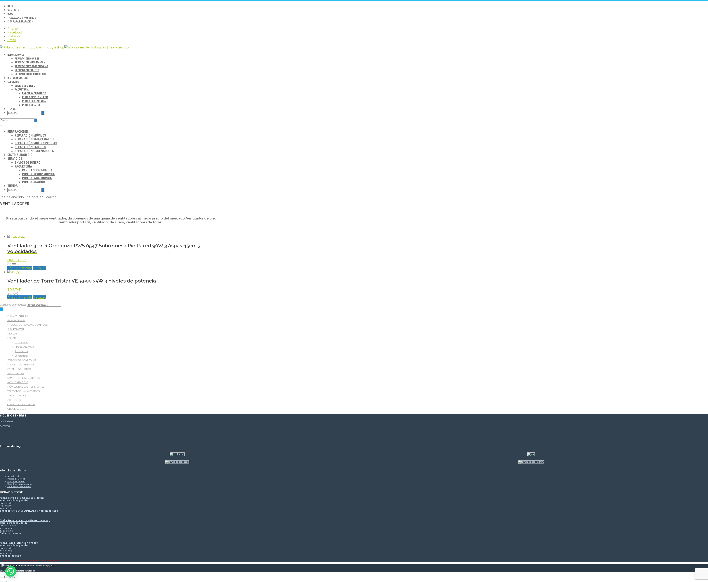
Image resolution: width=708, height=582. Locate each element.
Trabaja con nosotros (21, 17)
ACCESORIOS (14, 400)
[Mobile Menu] (1, 125)
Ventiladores (21, 355)
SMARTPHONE (15, 373)
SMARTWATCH (15, 329)
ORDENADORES (16, 408)
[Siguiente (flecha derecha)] (5, 581)
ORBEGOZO (16, 260)
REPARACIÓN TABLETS (27, 70)
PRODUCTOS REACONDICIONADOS (27, 324)
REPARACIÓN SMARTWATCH (30, 62)
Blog (10, 13)
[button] (10, 571)
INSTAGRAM (6, 421)
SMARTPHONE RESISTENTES (23, 378)
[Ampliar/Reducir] (1, 577)
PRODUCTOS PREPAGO (20, 364)
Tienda (11, 108)
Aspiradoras (21, 342)
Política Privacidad (16, 481)
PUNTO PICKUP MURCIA (35, 97)
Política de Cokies (16, 479)
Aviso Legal (13, 476)
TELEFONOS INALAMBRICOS (23, 391)
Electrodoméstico (24, 347)
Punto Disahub (31, 105)
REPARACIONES (16, 320)
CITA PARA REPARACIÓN (20, 21)
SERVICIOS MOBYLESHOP (22, 360)
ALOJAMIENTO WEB (18, 316)
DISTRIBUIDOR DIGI (17, 77)
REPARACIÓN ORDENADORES (30, 74)
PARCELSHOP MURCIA (34, 93)
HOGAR (11, 338)
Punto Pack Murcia (34, 101)
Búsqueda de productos (13, 304)
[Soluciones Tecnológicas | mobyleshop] (64, 47)
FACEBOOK (5, 426)
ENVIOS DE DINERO (25, 85)
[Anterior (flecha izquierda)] (1, 581)
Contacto (13, 9)
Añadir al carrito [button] (19, 268)
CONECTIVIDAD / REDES (21, 404)
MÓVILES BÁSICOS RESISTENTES (25, 386)
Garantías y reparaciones (19, 484)
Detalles (39, 268)
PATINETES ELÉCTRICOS (20, 369)
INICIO (10, 6)
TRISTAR (14, 290)
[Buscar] (1, 309)
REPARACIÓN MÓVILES (27, 58)
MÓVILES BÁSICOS (17, 382)
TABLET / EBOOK (17, 395)
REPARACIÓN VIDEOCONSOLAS (31, 66)
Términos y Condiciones (19, 486)
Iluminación (21, 351)
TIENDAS (12, 333)
